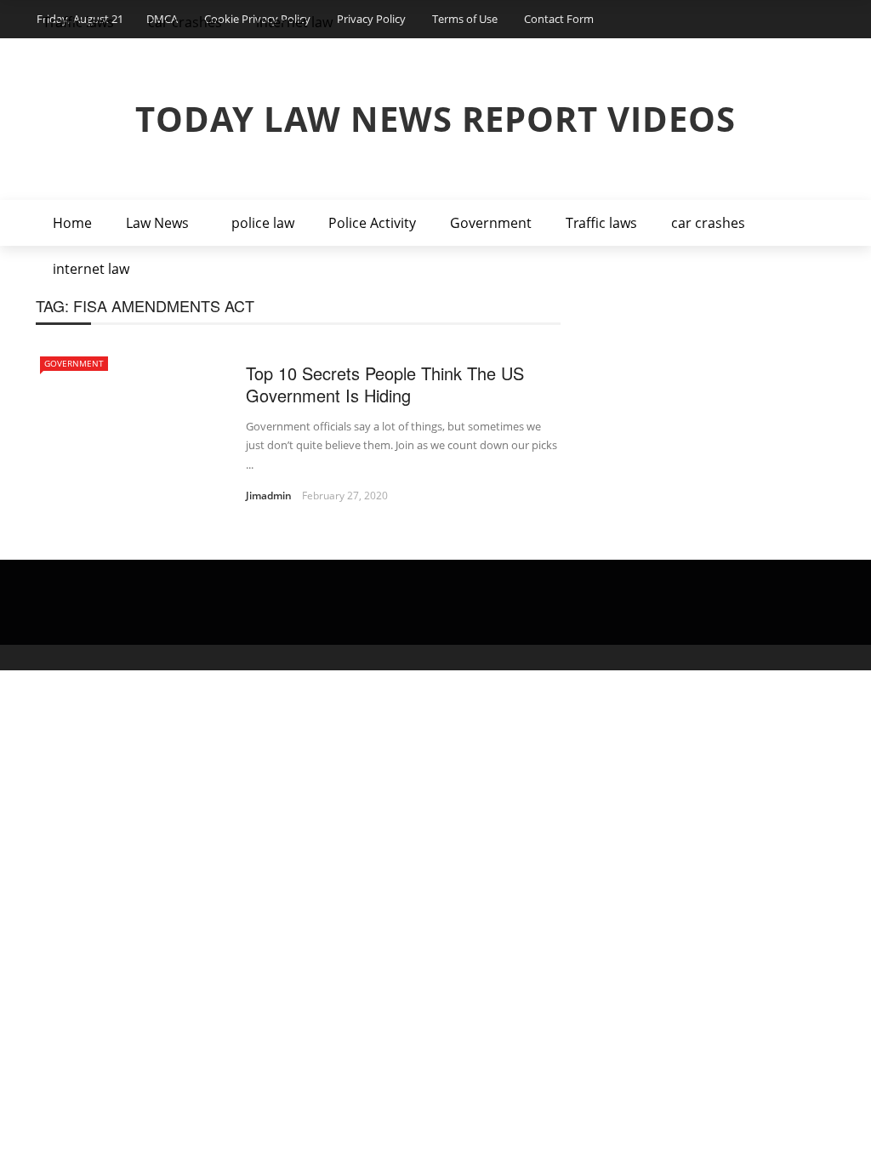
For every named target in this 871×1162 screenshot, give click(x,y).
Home (72, 223)
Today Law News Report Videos (435, 118)
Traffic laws (601, 223)
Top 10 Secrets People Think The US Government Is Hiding (385, 384)
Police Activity (372, 223)
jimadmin (269, 495)
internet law (91, 268)
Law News (157, 223)
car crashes (708, 223)
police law (262, 223)
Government (491, 223)
